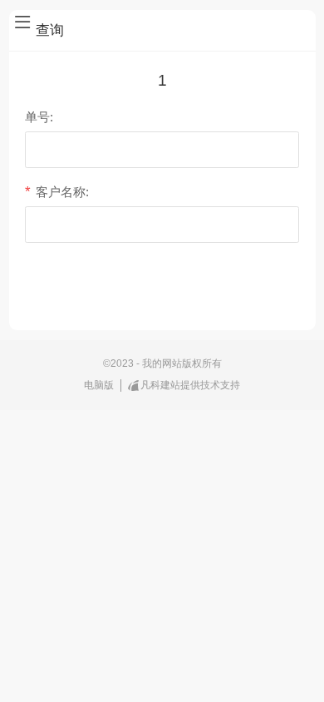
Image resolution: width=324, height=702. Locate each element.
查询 (162, 290)
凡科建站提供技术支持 (190, 385)
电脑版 (99, 385)
